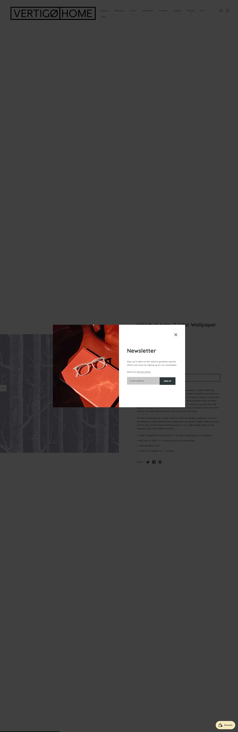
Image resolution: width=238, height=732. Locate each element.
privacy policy (143, 372)
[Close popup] (175, 334)
